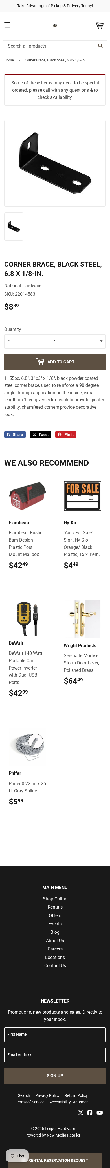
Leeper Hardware (60, 1128)
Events (55, 923)
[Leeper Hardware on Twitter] (80, 1113)
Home (9, 60)
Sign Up (55, 1075)
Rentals (55, 907)
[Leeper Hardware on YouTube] (99, 1113)
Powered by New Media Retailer (52, 1135)
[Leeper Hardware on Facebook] (90, 1113)
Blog (55, 932)
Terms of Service (30, 1102)
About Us (55, 940)
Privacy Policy (47, 1095)
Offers (55, 915)
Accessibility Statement (69, 1102)
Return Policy (76, 1095)
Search (24, 1095)
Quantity (12, 329)
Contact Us (55, 965)
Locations (55, 957)
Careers (55, 949)
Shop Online (55, 898)
